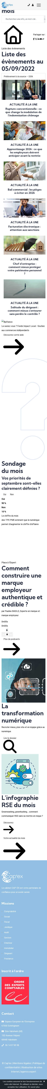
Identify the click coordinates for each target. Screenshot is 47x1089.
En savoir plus (34, 1087)
